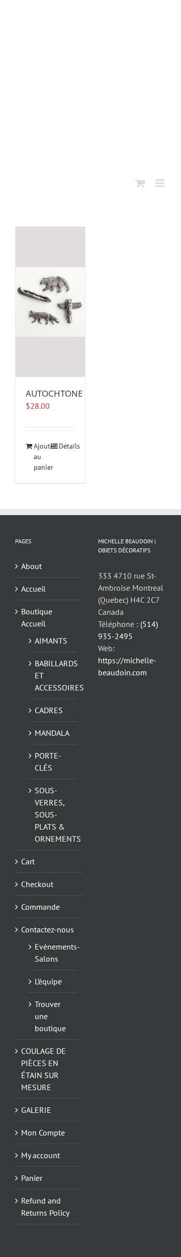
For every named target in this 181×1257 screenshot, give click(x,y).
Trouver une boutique (50, 1016)
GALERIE (36, 1110)
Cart (28, 861)
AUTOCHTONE (54, 393)
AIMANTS (51, 641)
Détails (67, 446)
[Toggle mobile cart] (140, 183)
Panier (31, 1178)
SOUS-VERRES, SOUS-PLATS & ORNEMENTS (54, 814)
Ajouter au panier (42, 457)
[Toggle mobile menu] (160, 183)
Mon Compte (43, 1132)
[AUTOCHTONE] (50, 302)
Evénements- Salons (54, 952)
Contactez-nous (47, 929)
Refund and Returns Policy (45, 1207)
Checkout (37, 884)
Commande (40, 907)
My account (40, 1155)
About (31, 566)
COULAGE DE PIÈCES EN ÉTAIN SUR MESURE (43, 1069)
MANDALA (52, 733)
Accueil (33, 589)
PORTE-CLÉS (48, 761)
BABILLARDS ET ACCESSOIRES (54, 675)
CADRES (49, 710)
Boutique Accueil (36, 617)
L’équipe (48, 981)
